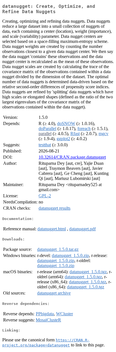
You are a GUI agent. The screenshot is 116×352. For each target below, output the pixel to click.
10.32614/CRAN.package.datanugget (72, 157)
